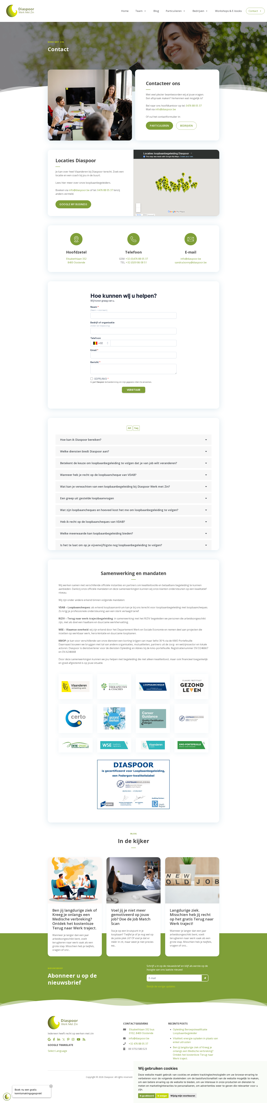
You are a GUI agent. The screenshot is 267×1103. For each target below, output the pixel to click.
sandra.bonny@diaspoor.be (191, 262)
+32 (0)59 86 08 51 (136, 262)
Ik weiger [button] (162, 1095)
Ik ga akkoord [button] (147, 1095)
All (129, 428)
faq (136, 428)
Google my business (73, 204)
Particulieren (159, 125)
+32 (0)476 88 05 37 (137, 258)
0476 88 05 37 (194, 105)
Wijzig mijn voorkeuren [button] (182, 1095)
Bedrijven (186, 125)
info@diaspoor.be (165, 109)
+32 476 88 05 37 (138, 1043)
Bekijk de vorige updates (161, 986)
